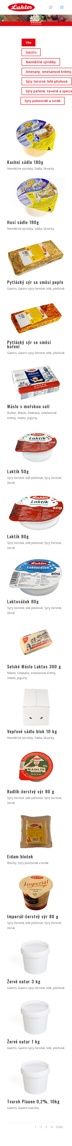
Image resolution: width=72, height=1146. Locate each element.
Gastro (31, 52)
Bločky (11, 863)
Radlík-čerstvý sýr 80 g (30, 791)
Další (59, 1127)
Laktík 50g (18, 471)
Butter (11, 413)
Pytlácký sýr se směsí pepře (35, 282)
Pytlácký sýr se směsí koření (29, 344)
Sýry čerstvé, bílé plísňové (47, 81)
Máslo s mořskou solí (28, 406)
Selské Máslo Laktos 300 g (34, 666)
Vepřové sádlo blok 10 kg (32, 731)
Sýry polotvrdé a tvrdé (43, 101)
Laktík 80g (18, 536)
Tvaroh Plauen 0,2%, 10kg (33, 1101)
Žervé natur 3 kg (24, 981)
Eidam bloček (20, 856)
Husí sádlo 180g (23, 222)
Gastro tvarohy (28, 1108)
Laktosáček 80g (23, 601)
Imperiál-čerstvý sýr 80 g (33, 916)
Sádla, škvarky (44, 169)
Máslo (22, 413)
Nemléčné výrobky (41, 62)
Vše (28, 42)
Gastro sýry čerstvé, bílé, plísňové (41, 289)
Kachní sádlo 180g (25, 162)
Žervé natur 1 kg (23, 1041)
